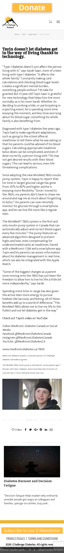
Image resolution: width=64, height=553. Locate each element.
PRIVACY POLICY (15, 538)
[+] (32, 461)
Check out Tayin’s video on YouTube (25, 318)
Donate (32, 7)
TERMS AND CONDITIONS (43, 538)
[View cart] (50, 21)
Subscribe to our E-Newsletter (32, 530)
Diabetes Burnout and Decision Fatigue (28, 483)
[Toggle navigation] (58, 21)
